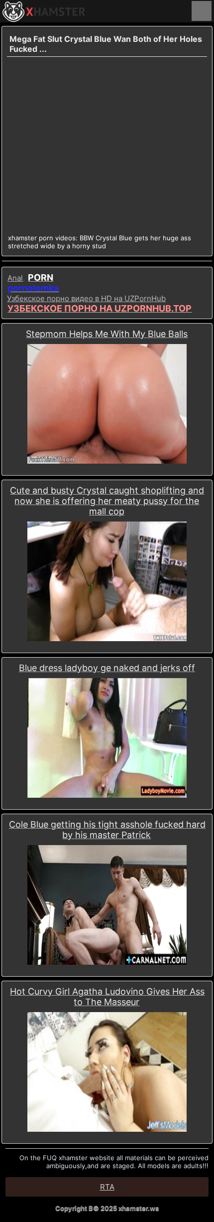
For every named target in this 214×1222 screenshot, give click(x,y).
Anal (15, 278)
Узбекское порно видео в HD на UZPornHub (86, 298)
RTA (107, 1187)
